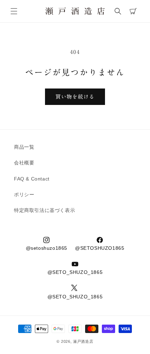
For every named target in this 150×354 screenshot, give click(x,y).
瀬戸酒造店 (83, 341)
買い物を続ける (75, 96)
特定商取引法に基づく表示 (44, 210)
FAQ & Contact (32, 179)
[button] (14, 11)
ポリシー (24, 194)
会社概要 (24, 162)
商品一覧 (24, 147)
